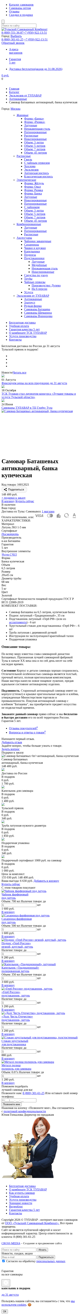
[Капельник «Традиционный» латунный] (29, 964)
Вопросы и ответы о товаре (27, 732)
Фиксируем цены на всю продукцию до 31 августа (34, 383)
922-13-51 (35, 32)
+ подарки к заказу (14, 497)
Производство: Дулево (46, 285)
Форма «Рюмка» (34, 122)
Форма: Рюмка (33, 190)
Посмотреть (10, 534)
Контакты (15, 339)
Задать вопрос (11, 749)
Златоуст (29, 302)
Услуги (28, 292)
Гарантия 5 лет (15, 61)
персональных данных (50, 1261)
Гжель (28, 159)
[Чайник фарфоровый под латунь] (24, 891)
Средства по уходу (36, 275)
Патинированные (35, 132)
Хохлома (29, 166)
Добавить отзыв (12, 742)
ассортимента (18, 622)
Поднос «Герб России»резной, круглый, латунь (17, 945)
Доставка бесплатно (35, 69)
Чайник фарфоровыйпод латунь (15, 896)
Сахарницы (31, 244)
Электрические (26, 179)
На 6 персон (39, 288)
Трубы (28, 278)
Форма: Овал (32, 186)
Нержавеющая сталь (37, 128)
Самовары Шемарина (38, 312)
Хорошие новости (20, 1203)
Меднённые (39, 265)
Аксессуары (24, 237)
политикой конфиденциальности (25, 1111)
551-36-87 (12, 32)
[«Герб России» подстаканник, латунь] (27, 988)
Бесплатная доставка (22, 322)
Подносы (30, 254)
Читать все (19, 372)
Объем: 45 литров (35, 152)
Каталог (14, 92)
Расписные (31, 135)
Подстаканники (34, 258)
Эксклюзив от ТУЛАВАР (25, 95)
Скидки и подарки (21, 14)
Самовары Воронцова (38, 316)
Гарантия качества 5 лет (24, 329)
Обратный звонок (13, 42)
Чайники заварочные (37, 241)
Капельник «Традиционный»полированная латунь (20, 969)
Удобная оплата (19, 326)
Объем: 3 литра (34, 142)
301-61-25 (12, 39)
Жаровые (22, 115)
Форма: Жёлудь (34, 183)
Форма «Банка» (34, 118)
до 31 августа (10, 1294)
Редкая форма (33, 306)
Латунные (30, 125)
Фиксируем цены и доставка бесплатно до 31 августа (36, 82)
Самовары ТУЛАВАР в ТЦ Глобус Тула (27, 407)
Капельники (32, 251)
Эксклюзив (31, 169)
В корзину (8, 501)
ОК (4, 1311)
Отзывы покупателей (23, 728)
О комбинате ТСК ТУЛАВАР (28, 332)
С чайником (32, 207)
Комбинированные (29, 224)
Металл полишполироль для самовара (16, 1067)
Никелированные (35, 139)
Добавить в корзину (46, 880)
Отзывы (14, 11)
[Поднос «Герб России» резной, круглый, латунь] (34, 939)
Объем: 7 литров (34, 149)
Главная (14, 88)
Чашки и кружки (35, 248)
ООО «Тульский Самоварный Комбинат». (32, 1223)
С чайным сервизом (37, 162)
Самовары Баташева (37, 309)
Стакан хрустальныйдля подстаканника (15, 1042)
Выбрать (16, 36)
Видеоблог (16, 1206)
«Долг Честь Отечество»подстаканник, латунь (17, 1018)
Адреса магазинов (15, 51)
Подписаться (46, 1257)
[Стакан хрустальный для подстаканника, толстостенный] (40, 1037)
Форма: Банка (33, 193)
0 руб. (5, 75)
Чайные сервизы (34, 282)
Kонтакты (15, 1213)
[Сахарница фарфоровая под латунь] (26, 915)
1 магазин (48, 511)
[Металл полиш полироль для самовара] (28, 1062)
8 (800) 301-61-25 (33, 1093)
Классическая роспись (38, 176)
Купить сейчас (24, 501)
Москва (15, 108)
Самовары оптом (20, 8)
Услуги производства (22, 336)
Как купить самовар (22, 1192)
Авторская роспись (36, 173)
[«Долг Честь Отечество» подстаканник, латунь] (33, 1013)
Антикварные (18, 98)
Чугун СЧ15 (9, 554)
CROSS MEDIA (11, 1243)
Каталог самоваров (21, 4)
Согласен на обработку (35, 1261)
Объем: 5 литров (34, 145)
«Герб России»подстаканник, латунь (16, 993)
